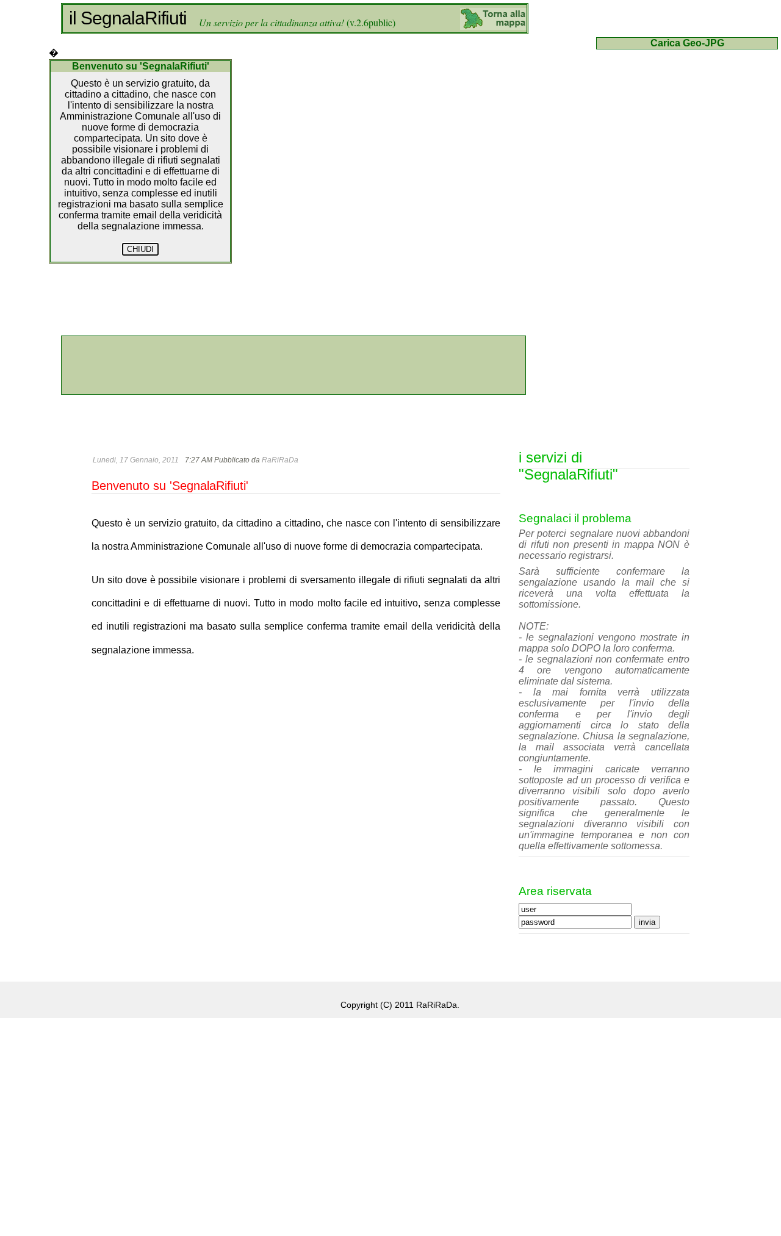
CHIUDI (140, 249)
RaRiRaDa (280, 460)
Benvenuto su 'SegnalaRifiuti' (170, 485)
